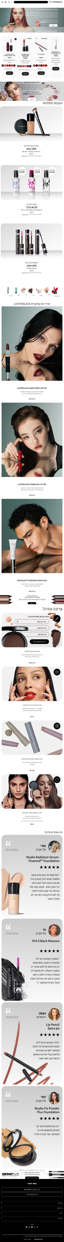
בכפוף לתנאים (24, 156)
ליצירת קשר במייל (32, 1194)
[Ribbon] (46, 65)
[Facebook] (37, 1227)
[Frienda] (23, 66)
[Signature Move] (21, 66)
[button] (2, 2)
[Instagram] (29, 1227)
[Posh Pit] (7, 65)
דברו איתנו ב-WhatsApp (32, 1189)
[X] (34, 1227)
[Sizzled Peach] (12, 65)
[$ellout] (25, 66)
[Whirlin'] (34, 65)
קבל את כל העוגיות (27, 1239)
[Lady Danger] (44, 65)
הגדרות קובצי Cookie (38, 1239)
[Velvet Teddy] (39, 65)
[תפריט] (2, 2)
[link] (9, 45)
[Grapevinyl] (2, 65)
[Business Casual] (18, 66)
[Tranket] (5, 65)
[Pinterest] (26, 1227)
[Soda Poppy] (14, 65)
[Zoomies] (10, 65)
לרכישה (53, 25)
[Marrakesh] (41, 65)
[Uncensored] (28, 66)
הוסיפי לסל (9, 73)
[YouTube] (32, 1227)
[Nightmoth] (37, 65)
